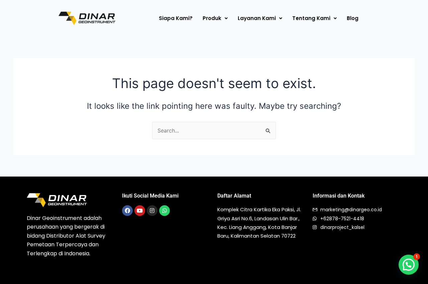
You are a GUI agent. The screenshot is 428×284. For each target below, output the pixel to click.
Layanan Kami (257, 18)
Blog (352, 18)
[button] (215, 18)
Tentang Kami (311, 18)
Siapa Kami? (176, 18)
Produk (212, 18)
